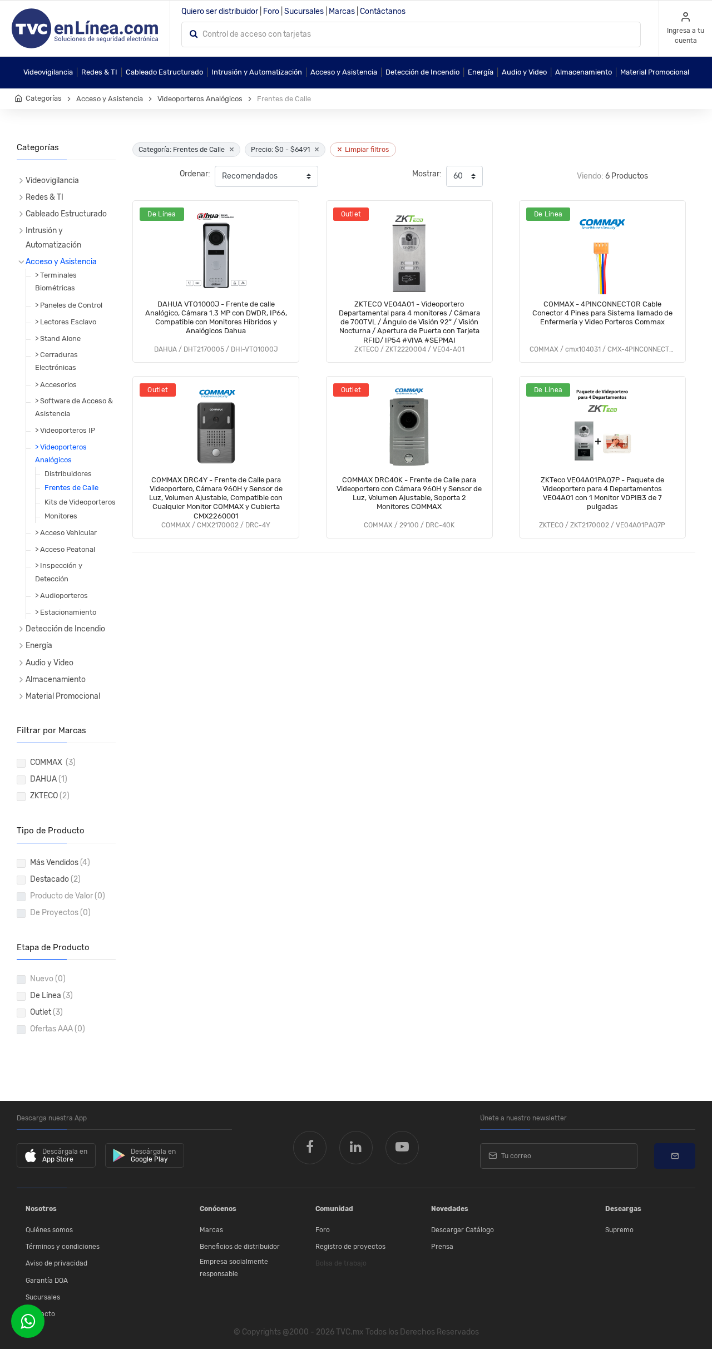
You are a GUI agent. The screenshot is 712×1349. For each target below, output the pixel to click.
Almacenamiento (583, 72)
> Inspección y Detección (58, 571)
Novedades (449, 1209)
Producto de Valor (67, 896)
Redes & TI (99, 72)
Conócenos (218, 1209)
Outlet (46, 1012)
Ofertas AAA (57, 1029)
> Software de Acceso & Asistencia (74, 407)
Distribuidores (68, 474)
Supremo (619, 1230)
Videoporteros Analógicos (200, 99)
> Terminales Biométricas (56, 281)
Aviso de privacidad (56, 1263)
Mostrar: (427, 174)
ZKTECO (50, 795)
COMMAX (53, 762)
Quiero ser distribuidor (219, 11)
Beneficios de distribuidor (240, 1247)
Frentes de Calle (71, 487)
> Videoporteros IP (65, 430)
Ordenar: (195, 174)
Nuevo (48, 979)
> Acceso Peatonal (65, 549)
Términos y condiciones (63, 1247)
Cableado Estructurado (164, 72)
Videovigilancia (48, 72)
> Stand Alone (58, 338)
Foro (271, 11)
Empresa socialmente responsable (234, 1268)
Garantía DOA (47, 1280)
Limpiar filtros (363, 149)
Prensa (442, 1247)
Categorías (44, 98)
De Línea (51, 995)
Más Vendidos (60, 862)
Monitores (60, 516)
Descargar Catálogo (462, 1230)
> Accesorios (56, 385)
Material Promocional (654, 72)
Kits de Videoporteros (80, 502)
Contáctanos (383, 11)
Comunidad (334, 1209)
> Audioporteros (61, 595)
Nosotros (41, 1209)
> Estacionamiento (65, 612)
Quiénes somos (49, 1230)
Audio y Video (524, 72)
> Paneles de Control (68, 305)
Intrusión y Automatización (256, 72)
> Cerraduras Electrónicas (56, 361)
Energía (480, 72)
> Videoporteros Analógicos (61, 453)
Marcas (342, 11)
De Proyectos (60, 912)
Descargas (623, 1209)
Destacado (55, 879)
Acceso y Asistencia (343, 72)
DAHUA (48, 779)
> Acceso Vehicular (66, 532)
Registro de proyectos (350, 1247)
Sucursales (304, 11)
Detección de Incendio (422, 72)
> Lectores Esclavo (65, 322)
